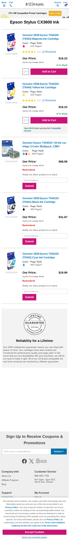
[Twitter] (31, 463)
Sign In (38, 497)
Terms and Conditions (55, 522)
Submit (29, 186)
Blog (4, 484)
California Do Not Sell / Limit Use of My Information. (34, 526)
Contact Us (7, 497)
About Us (6, 476)
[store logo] (34, 4)
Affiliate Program (10, 480)
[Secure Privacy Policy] (41, 463)
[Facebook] (24, 463)
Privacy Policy (11, 507)
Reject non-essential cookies (34, 537)
